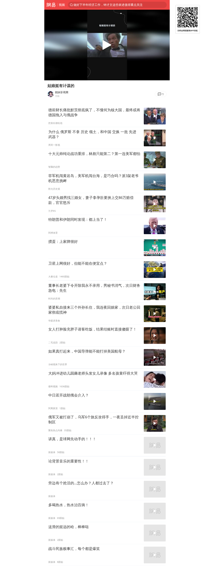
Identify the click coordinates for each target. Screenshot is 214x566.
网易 (51, 5)
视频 (62, 5)
